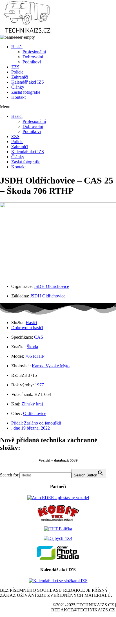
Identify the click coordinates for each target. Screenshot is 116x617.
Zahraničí (19, 77)
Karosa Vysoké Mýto (51, 365)
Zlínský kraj (32, 404)
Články (17, 87)
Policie (17, 72)
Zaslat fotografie (25, 92)
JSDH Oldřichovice (51, 286)
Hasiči (17, 46)
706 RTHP (34, 356)
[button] (58, 106)
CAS (38, 337)
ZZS (15, 67)
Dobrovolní (33, 56)
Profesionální (34, 51)
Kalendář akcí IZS (27, 82)
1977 (39, 384)
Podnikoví (32, 61)
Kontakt (18, 97)
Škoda (32, 346)
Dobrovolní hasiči (27, 327)
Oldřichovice (34, 413)
